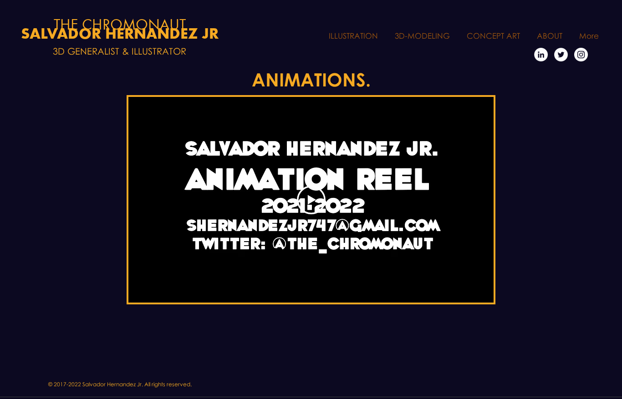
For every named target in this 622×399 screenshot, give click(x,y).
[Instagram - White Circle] (581, 54)
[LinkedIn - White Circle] (541, 54)
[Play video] (311, 200)
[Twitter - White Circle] (561, 54)
